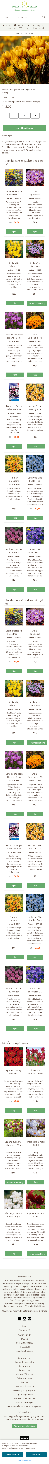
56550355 (26, 1347)
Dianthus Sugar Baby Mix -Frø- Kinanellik (14, 409)
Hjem (17, 33)
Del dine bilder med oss (24, 1398)
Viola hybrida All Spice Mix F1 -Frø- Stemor (14, 194)
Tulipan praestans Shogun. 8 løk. (14, 480)
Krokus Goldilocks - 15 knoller (35, 337)
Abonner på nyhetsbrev (24, 1426)
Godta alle (36, 1454)
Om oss (24, 1382)
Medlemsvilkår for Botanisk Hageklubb (24, 1406)
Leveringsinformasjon (24, 1386)
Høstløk (24, 33)
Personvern (24, 1366)
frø (33, 1283)
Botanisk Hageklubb (24, 1362)
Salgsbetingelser (24, 1378)
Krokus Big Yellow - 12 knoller (14, 266)
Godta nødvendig (13, 1454)
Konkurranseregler (24, 1402)
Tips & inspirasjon (24, 1394)
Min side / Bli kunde (24, 1374)
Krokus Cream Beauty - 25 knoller (35, 409)
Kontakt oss (24, 1370)
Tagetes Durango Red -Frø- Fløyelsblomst (13, 1073)
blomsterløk (40, 1283)
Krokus (31, 33)
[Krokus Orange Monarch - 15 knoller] (24, 60)
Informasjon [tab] (7, 135)
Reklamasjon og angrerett (24, 1390)
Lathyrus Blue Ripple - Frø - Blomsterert (35, 480)
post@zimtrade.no (24, 1351)
